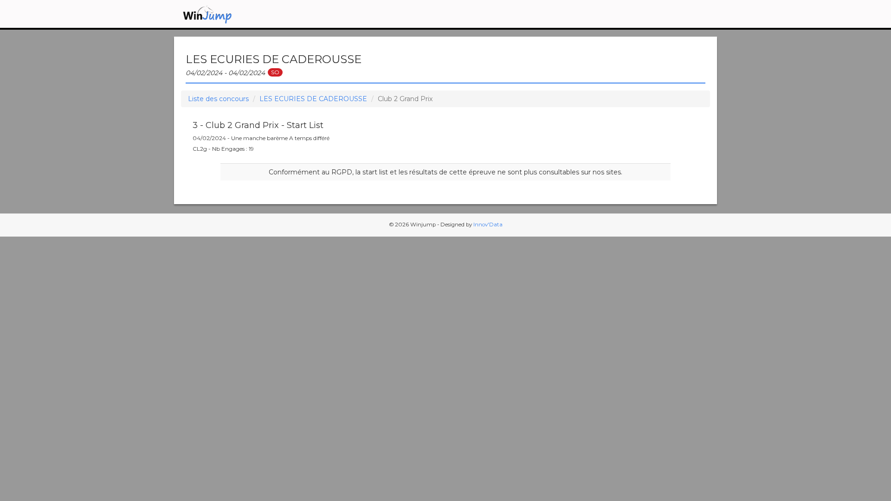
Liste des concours (218, 99)
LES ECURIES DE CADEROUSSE (313, 99)
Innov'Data (488, 224)
